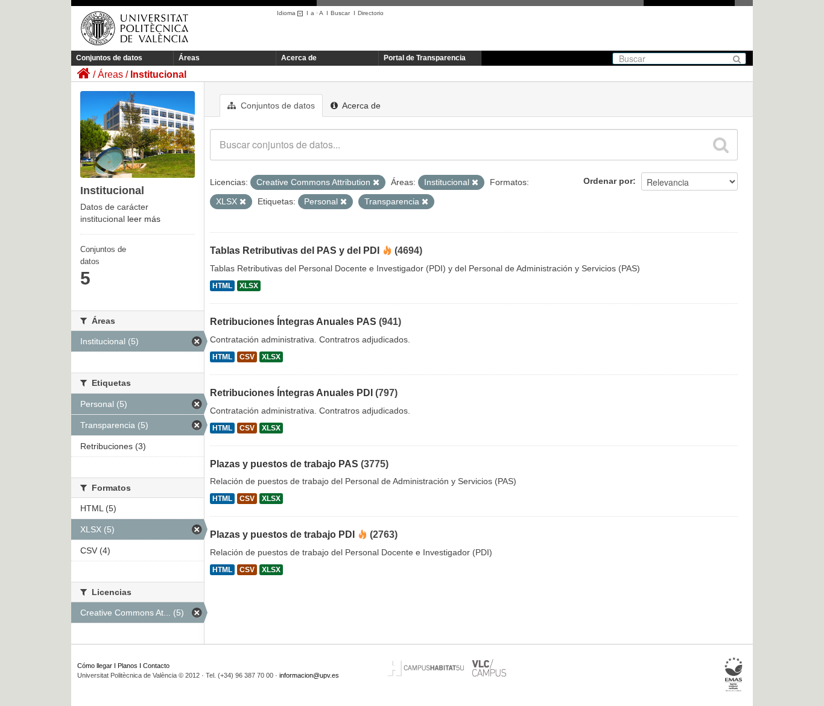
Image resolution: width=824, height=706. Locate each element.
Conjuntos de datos (109, 58)
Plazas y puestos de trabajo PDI (282, 534)
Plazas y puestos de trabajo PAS (284, 464)
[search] (721, 145)
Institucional (158, 74)
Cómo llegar (94, 665)
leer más (143, 219)
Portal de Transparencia (425, 58)
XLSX (248, 286)
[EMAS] (734, 674)
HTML (222, 286)
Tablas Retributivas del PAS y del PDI (294, 250)
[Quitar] (376, 182)
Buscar (340, 13)
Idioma (287, 13)
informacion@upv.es (309, 675)
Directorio (371, 13)
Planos (128, 665)
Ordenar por (608, 181)
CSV (247, 357)
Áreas (189, 58)
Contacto (156, 665)
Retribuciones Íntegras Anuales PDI (291, 393)
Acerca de (299, 58)
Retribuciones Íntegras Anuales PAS (293, 322)
